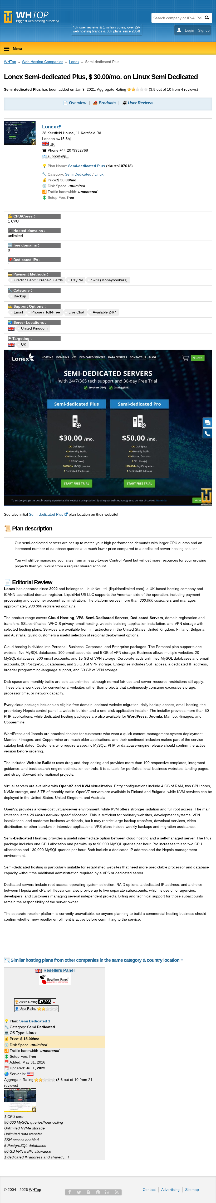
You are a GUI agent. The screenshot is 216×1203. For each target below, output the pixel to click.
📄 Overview (74, 102)
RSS (117, 1192)
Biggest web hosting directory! (37, 21)
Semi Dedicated (78, 174)
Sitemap (192, 1189)
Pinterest (98, 1192)
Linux (99, 174)
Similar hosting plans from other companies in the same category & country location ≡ (97, 960)
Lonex (74, 62)
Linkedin (107, 1192)
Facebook (69, 1192)
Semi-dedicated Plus (46, 514)
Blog (88, 1192)
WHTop (10, 62)
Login (189, 30)
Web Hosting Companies (42, 62)
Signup (204, 30)
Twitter (79, 1192)
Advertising (170, 1189)
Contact (149, 1189)
